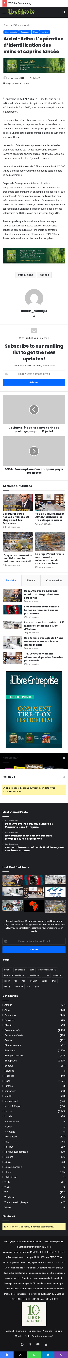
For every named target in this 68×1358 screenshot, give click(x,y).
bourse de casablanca (14, 975)
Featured (9, 1070)
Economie (25, 32)
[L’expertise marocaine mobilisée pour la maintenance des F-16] (18, 542)
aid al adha (26, 274)
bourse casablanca (47, 970)
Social (7, 1162)
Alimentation (13, 1121)
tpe (28, 986)
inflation (33, 981)
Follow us (8, 1216)
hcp (23, 981)
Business (9, 1020)
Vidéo (7, 1207)
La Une (45, 32)
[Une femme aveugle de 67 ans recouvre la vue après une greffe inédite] (12, 642)
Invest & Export (12, 1106)
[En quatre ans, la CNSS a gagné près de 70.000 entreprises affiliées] (55, 892)
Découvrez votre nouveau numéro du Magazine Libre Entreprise (16, 518)
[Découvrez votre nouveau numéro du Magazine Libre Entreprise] (18, 502)
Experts (8, 1065)
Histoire (8, 1086)
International (10, 1101)
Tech (7, 1182)
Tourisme (9, 1197)
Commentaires (54, 580)
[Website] (34, 316)
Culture (8, 1040)
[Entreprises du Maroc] (21, 12)
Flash (35, 32)
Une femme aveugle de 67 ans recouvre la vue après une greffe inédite (43, 641)
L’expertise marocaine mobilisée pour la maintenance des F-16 (17, 558)
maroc (44, 981)
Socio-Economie (13, 1167)
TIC (6, 1192)
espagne (57, 975)
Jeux (9, 1126)
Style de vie (10, 1177)
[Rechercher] (64, 13)
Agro (7, 1010)
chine (46, 975)
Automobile (10, 1015)
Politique (9, 1146)
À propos (47, 1331)
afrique (7, 970)
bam (32, 970)
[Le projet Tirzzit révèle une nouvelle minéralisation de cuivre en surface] (50, 541)
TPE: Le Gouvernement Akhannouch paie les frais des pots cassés (49, 517)
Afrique (8, 1005)
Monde (8, 1116)
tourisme (19, 986)
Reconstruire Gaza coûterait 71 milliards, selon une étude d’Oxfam (44, 626)
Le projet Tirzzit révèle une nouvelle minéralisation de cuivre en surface (49, 558)
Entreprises (10, 1060)
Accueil (10, 25)
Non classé (10, 1136)
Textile (7, 1187)
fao (16, 981)
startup (7, 986)
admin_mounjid (15, 78)
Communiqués (22, 25)
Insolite (8, 1096)
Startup (8, 1172)
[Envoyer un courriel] (23, 78)
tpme (37, 986)
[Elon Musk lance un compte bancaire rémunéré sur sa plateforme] (12, 609)
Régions (8, 1157)
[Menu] (4, 13)
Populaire (11, 580)
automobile (20, 970)
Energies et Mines (14, 1055)
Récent (31, 580)
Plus (6, 1141)
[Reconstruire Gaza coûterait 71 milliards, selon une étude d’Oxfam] (12, 625)
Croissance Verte (13, 1035)
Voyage (11, 1131)
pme (54, 981)
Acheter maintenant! (42, 1336)
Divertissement (12, 1045)
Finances (9, 1076)
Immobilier (10, 1091)
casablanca (34, 975)
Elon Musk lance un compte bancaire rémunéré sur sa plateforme (41, 610)
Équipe (58, 1331)
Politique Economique (16, 1152)
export (7, 981)
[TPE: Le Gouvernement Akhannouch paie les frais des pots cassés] (50, 502)
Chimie (8, 1025)
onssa (45, 274)
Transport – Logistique (16, 1202)
